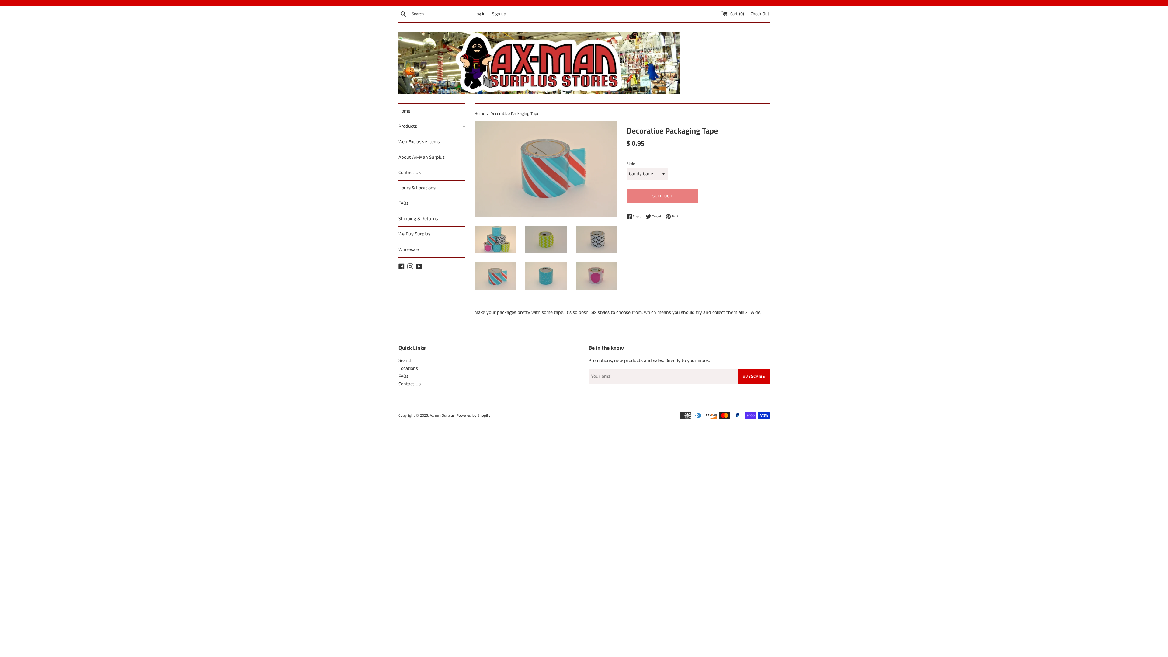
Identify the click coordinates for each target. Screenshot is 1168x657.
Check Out (760, 14)
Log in (479, 14)
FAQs (403, 203)
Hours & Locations (417, 188)
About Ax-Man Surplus (421, 157)
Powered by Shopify (473, 415)
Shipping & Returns (418, 218)
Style (631, 163)
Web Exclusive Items (419, 141)
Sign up (499, 14)
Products (431, 126)
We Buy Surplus (414, 234)
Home (404, 111)
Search (405, 360)
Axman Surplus (442, 415)
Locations (408, 368)
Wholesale (408, 249)
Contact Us (409, 172)
